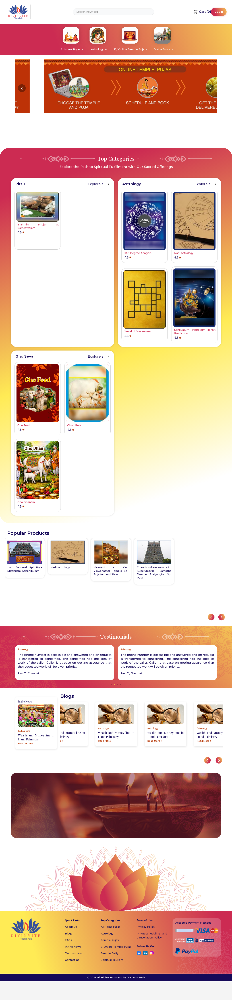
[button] (22, 88)
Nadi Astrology (60, 567)
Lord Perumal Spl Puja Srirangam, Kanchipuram (24, 569)
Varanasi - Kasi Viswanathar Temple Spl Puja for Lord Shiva (111, 571)
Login (219, 11)
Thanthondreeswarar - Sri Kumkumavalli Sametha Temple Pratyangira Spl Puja (154, 572)
